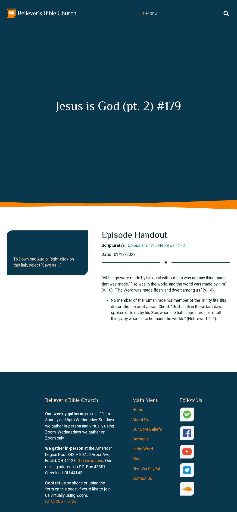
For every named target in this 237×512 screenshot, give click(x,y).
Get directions (90, 460)
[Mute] (20, 246)
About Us (140, 419)
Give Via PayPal (146, 468)
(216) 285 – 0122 (61, 501)
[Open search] (226, 13)
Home (137, 409)
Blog (136, 458)
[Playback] (12, 246)
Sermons (140, 439)
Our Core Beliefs (147, 429)
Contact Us (142, 478)
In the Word (142, 449)
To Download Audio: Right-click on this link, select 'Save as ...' (43, 262)
